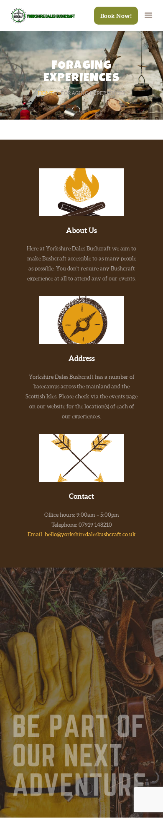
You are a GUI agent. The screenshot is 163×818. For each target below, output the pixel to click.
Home (46, 93)
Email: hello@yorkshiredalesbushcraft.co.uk (82, 534)
